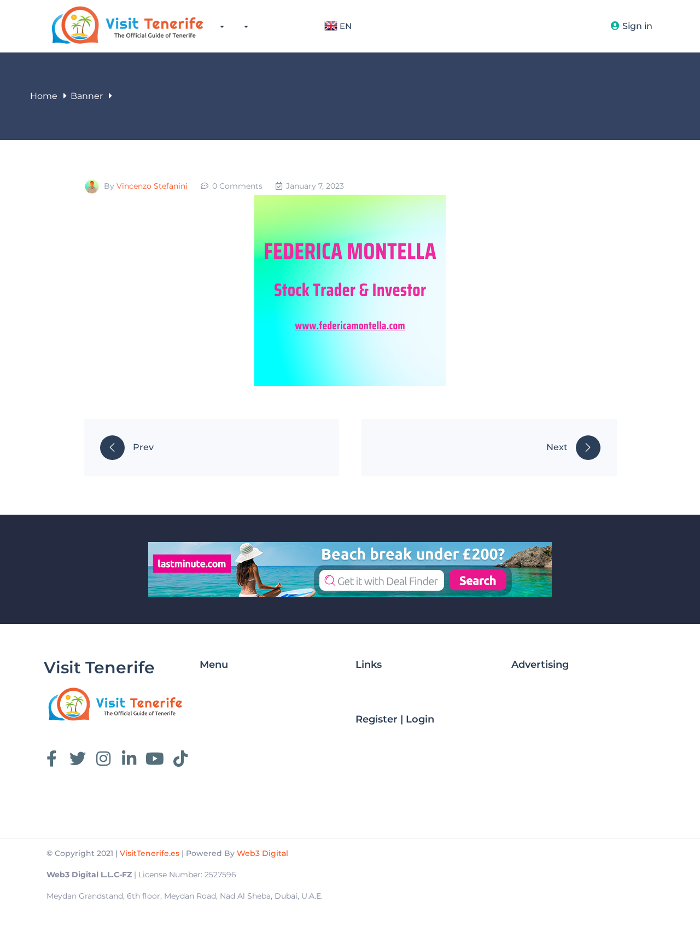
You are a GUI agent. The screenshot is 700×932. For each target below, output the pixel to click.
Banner (87, 96)
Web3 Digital (262, 853)
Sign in (637, 26)
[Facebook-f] (52, 758)
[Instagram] (103, 758)
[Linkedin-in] (129, 758)
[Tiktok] (180, 758)
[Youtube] (155, 758)
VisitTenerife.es (149, 853)
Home (43, 96)
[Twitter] (77, 758)
